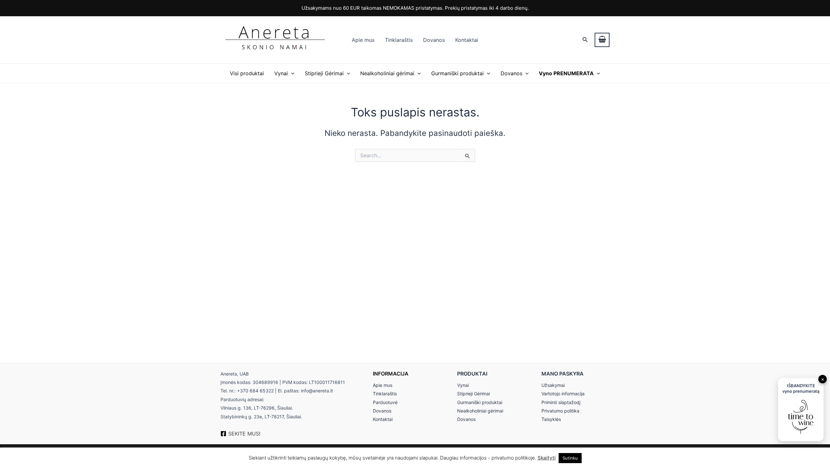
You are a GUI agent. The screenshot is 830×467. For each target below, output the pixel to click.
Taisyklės (551, 419)
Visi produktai (247, 73)
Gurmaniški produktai (457, 73)
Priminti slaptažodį (560, 402)
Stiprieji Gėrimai (324, 73)
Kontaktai (466, 40)
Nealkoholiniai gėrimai (387, 73)
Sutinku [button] (570, 458)
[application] (291, 73)
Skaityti (547, 458)
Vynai (281, 73)
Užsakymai (553, 385)
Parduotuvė (385, 402)
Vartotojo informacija (563, 393)
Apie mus (363, 40)
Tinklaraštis (399, 40)
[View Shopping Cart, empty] (602, 40)
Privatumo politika (560, 410)
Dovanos (434, 40)
